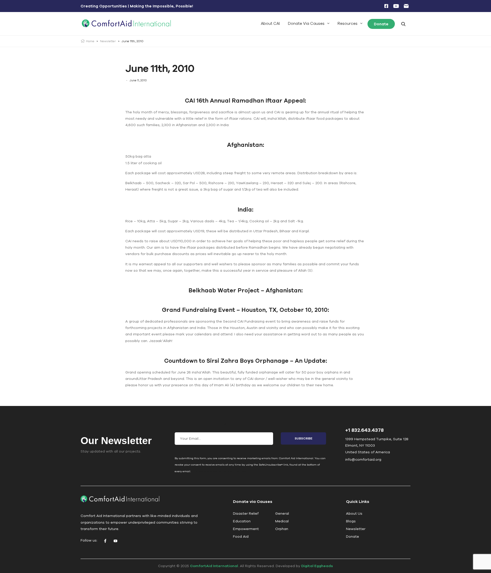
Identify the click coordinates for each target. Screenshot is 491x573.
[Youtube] (115, 541)
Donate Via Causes (306, 23)
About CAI (270, 23)
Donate (381, 24)
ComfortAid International (214, 566)
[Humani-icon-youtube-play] (396, 6)
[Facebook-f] (105, 541)
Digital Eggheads (317, 566)
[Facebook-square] (386, 6)
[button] (308, 23)
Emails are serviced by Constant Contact (219, 471)
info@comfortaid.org (363, 459)
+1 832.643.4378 (364, 430)
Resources (348, 23)
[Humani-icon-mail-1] (406, 6)
